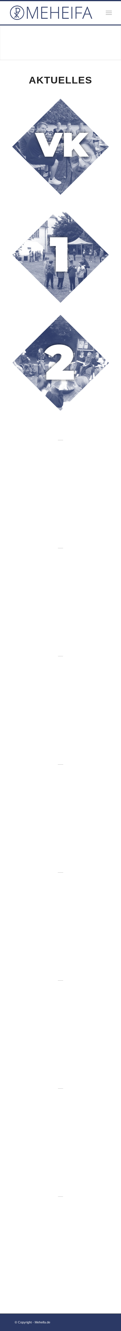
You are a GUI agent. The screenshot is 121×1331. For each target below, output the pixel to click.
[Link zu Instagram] (102, 1321)
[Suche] (96, 13)
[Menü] (109, 13)
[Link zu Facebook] (93, 1321)
